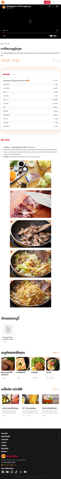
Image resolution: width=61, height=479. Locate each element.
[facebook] (2, 472)
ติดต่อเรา (4, 451)
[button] (30, 433)
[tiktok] (16, 472)
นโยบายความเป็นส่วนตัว (35, 477)
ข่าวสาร (3, 442)
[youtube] (7, 472)
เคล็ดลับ (4, 445)
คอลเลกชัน (4, 439)
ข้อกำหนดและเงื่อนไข (42, 477)
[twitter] (20, 472)
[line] (25, 472)
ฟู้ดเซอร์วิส (4, 448)
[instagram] (11, 472)
